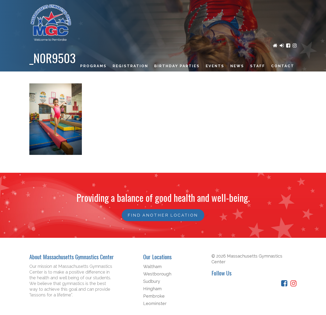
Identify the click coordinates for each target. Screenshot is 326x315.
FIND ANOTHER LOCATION (163, 215)
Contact (282, 66)
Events (215, 66)
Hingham (152, 288)
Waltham (152, 266)
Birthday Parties (177, 66)
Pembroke (154, 296)
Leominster (155, 303)
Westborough (157, 273)
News (237, 66)
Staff (257, 66)
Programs (93, 66)
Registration (130, 66)
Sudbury (151, 281)
